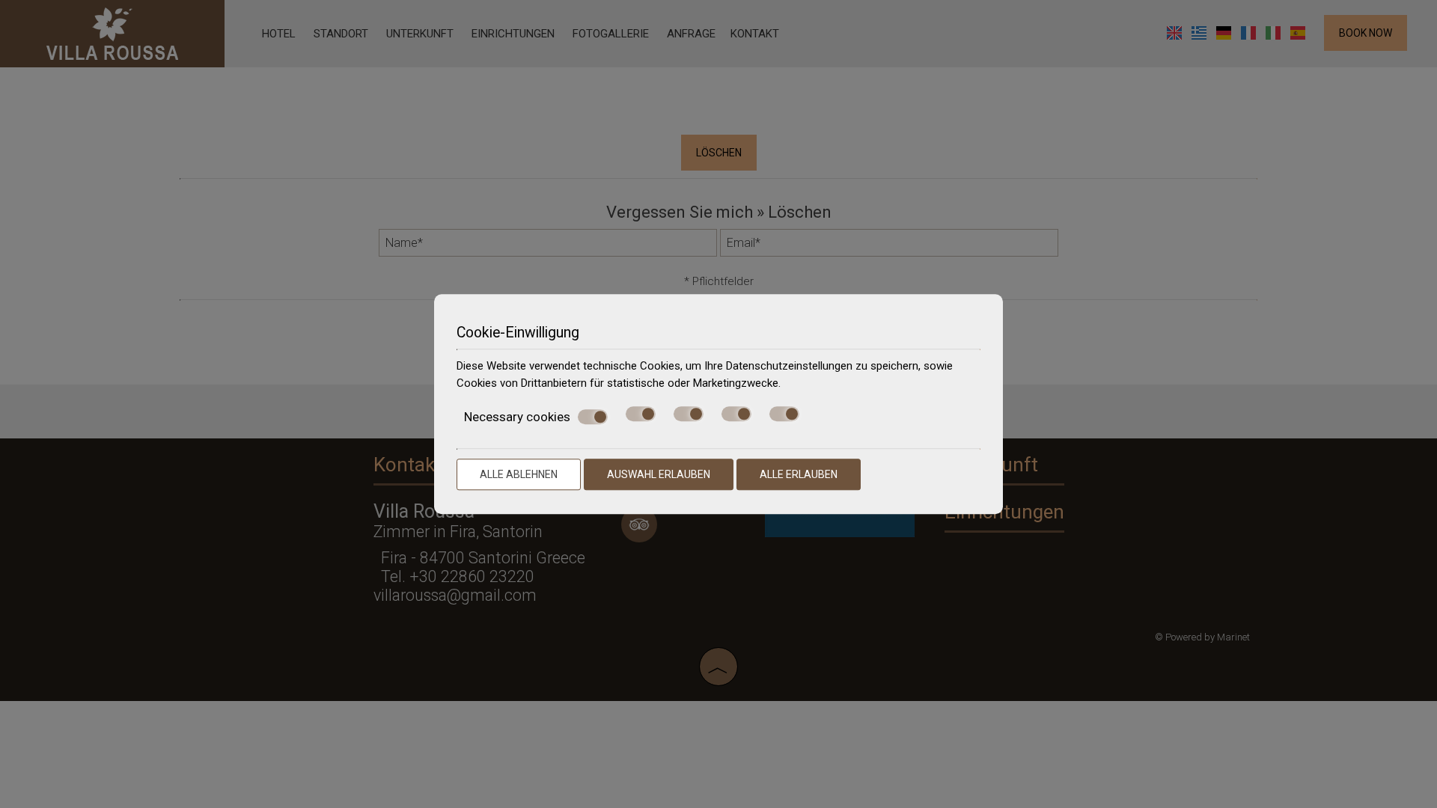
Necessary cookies (517, 416)
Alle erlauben (799, 474)
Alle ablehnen (519, 474)
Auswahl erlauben (658, 474)
